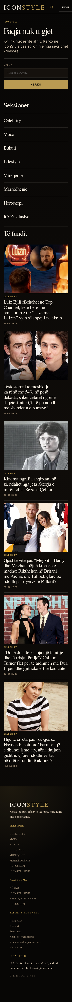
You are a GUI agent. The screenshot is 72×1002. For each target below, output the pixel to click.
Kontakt (14, 926)
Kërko (36, 84)
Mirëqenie (13, 175)
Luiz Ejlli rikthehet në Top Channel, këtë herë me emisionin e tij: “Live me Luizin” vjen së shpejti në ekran (33, 310)
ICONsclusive (16, 216)
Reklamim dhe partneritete (25, 942)
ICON (24, 7)
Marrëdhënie (15, 189)
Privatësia (15, 931)
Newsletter (16, 947)
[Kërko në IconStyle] (51, 7)
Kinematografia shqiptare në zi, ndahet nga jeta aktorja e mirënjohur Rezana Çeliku (30, 483)
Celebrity (12, 120)
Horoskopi (13, 203)
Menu (65, 7)
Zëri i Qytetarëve (23, 898)
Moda (9, 134)
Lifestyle (12, 161)
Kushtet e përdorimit (22, 936)
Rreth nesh (16, 920)
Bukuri (10, 148)
